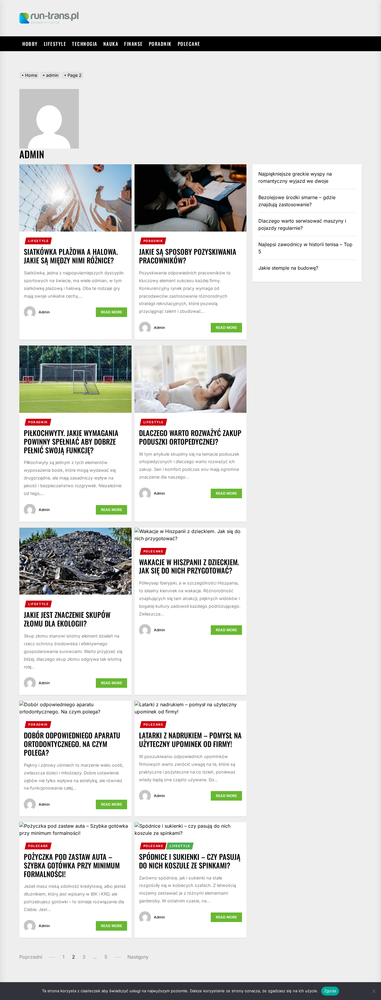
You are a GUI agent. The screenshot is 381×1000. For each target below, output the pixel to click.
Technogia (84, 44)
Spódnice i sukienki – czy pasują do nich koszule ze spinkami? (190, 861)
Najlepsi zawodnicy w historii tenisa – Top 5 (305, 247)
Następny (138, 957)
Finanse (133, 44)
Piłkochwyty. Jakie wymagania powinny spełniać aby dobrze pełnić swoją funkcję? (71, 441)
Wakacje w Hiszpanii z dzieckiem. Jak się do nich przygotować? (189, 566)
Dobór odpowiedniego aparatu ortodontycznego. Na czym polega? (72, 744)
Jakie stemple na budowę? (288, 268)
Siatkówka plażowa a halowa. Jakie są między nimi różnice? (71, 255)
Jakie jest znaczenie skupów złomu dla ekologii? (67, 619)
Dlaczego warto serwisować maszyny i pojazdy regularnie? (302, 224)
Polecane (189, 44)
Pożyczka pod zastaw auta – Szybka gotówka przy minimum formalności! (72, 865)
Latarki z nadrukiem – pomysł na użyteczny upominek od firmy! (190, 739)
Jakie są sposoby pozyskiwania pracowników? (187, 255)
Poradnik (160, 44)
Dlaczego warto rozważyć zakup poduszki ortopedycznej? (190, 437)
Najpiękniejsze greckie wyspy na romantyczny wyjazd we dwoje (295, 177)
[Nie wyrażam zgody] (374, 991)
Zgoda (330, 990)
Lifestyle (55, 44)
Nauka (110, 44)
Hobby (30, 44)
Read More (111, 312)
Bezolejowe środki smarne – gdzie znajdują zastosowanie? (296, 200)
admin (44, 312)
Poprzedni (30, 957)
